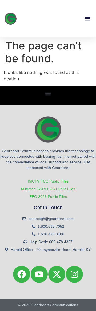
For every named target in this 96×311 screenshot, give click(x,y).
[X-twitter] (56, 274)
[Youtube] (39, 274)
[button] (87, 18)
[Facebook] (21, 274)
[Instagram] (74, 274)
